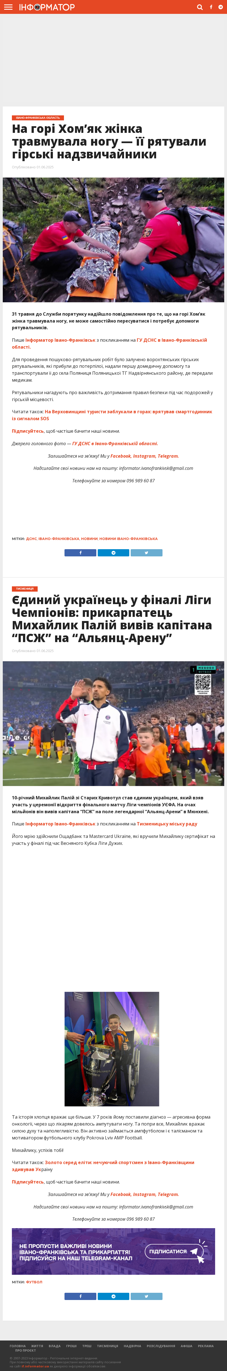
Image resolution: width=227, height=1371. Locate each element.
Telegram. (168, 456)
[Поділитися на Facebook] (80, 551)
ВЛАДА (55, 1346)
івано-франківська (58, 539)
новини (89, 539)
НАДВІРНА (132, 1346)
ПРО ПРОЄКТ (25, 1350)
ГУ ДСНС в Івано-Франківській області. (115, 443)
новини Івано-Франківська (128, 539)
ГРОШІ (71, 1346)
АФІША (186, 1346)
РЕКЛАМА (206, 1346)
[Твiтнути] (146, 551)
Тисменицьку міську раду (167, 824)
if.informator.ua (35, 1366)
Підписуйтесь (28, 431)
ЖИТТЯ (37, 1346)
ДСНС (31, 539)
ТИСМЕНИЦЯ (107, 1346)
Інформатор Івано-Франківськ (60, 340)
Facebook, (121, 456)
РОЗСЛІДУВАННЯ (161, 1346)
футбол (34, 1282)
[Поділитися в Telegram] (113, 551)
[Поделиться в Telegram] (113, 1295)
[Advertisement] (113, 59)
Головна (18, 1346)
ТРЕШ (86, 1346)
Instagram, (144, 456)
